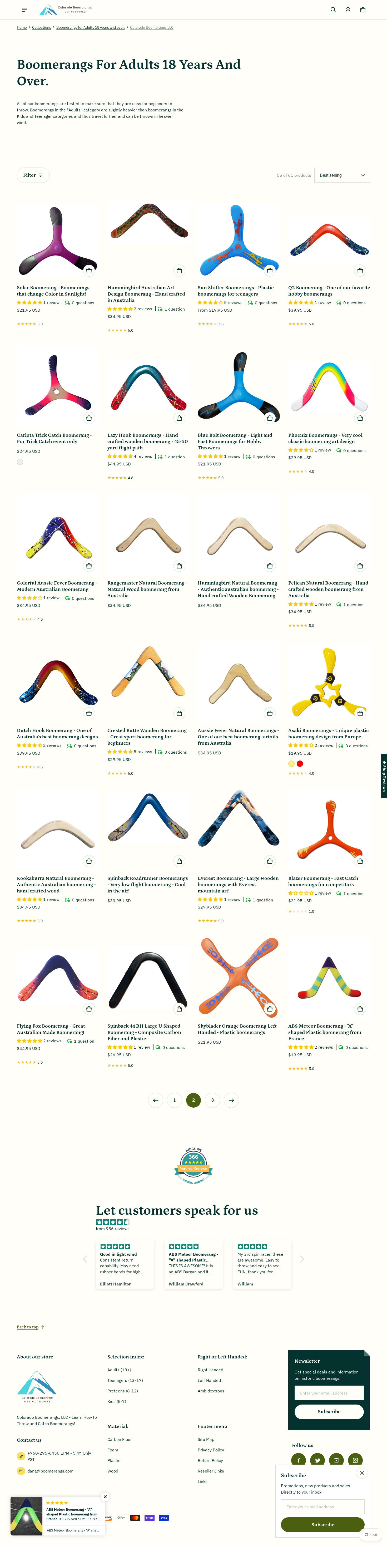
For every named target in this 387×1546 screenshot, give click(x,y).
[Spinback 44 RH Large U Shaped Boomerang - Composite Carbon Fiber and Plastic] (148, 978)
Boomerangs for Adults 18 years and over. (90, 27)
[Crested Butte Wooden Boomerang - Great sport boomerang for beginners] (148, 682)
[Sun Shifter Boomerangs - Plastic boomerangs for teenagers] (239, 239)
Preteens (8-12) (122, 1390)
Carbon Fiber (119, 1439)
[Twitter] (317, 1460)
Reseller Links (211, 1471)
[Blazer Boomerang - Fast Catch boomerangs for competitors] (329, 830)
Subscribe (329, 1412)
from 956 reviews (113, 1228)
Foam (112, 1449)
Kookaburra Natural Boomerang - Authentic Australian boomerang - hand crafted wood (56, 885)
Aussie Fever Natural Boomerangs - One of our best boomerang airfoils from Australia (238, 737)
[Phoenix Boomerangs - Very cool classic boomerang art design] (329, 387)
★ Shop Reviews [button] (384, 776)
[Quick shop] (89, 270)
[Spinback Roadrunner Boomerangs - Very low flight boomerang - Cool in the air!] (148, 830)
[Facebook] (298, 1460)
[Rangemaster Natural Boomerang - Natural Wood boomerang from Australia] (148, 535)
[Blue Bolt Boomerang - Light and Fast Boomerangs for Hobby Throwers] (239, 387)
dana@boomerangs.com (50, 1471)
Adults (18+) (119, 1369)
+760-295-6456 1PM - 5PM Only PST (59, 1456)
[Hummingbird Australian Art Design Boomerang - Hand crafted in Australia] (148, 239)
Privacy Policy (211, 1449)
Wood (112, 1471)
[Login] (348, 9)
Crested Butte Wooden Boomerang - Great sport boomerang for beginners (147, 737)
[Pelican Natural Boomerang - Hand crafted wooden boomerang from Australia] (329, 535)
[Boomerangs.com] (65, 9)
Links (202, 1481)
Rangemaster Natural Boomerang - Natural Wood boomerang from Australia (147, 589)
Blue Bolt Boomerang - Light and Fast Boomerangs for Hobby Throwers (235, 442)
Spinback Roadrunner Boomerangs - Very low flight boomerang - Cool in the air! (147, 885)
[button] (333, 9)
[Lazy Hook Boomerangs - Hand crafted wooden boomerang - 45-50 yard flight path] (148, 387)
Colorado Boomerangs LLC (151, 27)
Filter (29, 175)
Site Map (206, 1439)
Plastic (113, 1460)
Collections (41, 27)
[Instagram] (355, 1460)
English (29, 1517)
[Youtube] (336, 1460)
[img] (196, 1222)
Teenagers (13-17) (125, 1380)
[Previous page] (155, 1100)
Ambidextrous (211, 1390)
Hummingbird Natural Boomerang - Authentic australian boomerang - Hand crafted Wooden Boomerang (238, 589)
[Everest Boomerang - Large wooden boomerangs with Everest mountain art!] (239, 830)
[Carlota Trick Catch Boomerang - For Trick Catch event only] (58, 387)
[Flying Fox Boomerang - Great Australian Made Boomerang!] (58, 978)
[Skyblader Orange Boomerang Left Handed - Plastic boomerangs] (239, 978)
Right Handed (210, 1369)
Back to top (27, 1327)
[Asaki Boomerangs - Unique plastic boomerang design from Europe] (329, 682)
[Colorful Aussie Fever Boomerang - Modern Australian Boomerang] (58, 535)
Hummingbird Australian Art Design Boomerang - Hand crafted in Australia (146, 294)
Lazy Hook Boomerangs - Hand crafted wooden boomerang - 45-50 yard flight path (147, 442)
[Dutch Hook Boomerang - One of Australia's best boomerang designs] (58, 682)
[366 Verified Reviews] (193, 1186)
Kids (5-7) (116, 1401)
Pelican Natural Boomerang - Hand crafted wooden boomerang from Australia (328, 589)
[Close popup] (362, 1473)
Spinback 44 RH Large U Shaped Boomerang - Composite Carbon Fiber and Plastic (144, 1032)
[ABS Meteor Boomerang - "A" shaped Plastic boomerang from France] (329, 978)
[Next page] (231, 1100)
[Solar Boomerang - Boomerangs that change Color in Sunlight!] (58, 239)
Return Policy (210, 1460)
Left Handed (209, 1380)
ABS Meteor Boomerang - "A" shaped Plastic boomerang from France (324, 1032)
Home (22, 27)
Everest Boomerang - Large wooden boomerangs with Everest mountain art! (238, 885)
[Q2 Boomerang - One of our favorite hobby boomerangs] (329, 239)
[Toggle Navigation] (24, 9)
